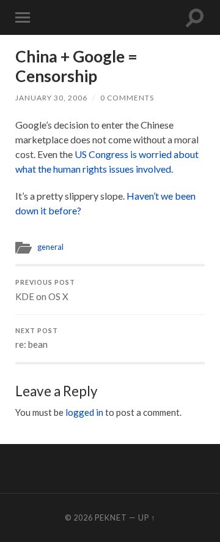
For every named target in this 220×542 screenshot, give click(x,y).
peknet (111, 517)
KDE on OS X (45, 290)
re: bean (36, 338)
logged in (84, 412)
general (50, 247)
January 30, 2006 (51, 97)
